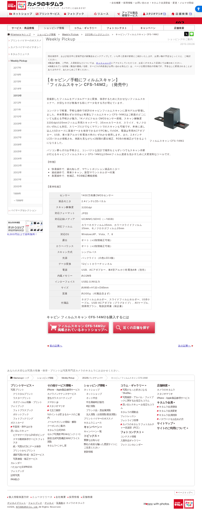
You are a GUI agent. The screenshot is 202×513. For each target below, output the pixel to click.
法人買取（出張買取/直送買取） (102, 414)
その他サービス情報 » (60, 385)
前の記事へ (56, 345)
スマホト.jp (52, 402)
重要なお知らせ (91, 440)
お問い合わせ (142, 3)
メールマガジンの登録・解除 (61, 422)
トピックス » (91, 435)
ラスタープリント (22, 398)
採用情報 (128, 3)
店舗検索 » (163, 385)
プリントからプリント (24, 450)
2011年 (17, 109)
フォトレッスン (128, 416)
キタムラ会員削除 (168, 415)
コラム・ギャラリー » (133, 385)
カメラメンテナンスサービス (61, 394)
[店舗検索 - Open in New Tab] (181, 13)
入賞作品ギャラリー (131, 440)
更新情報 (88, 451)
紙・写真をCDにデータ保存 (27, 446)
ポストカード (17, 422)
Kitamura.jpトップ (21, 34)
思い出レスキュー (19, 430)
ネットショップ (103, 63)
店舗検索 (179, 27)
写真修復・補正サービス (25, 458)
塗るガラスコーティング (59, 398)
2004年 (17, 158)
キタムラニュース (19, 54)
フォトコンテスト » (132, 432)
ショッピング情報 (54, 27)
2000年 (17, 186)
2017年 (17, 67)
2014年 (17, 88)
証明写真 (15, 475)
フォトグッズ (17, 471)
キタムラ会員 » (166, 402)
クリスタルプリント (23, 394)
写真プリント (17, 389)
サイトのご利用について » (172, 428)
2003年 (17, 165)
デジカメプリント (16, 503)
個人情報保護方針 (19, 497)
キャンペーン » (93, 426)
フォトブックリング (23, 418)
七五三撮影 (54, 410)
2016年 (17, 74)
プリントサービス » (22, 385)
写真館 (59, 503)
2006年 (17, 144)
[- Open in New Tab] (186, 34)
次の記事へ (184, 345)
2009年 (17, 123)
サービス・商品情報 (23, 27)
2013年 (17, 95)
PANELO (15, 479)
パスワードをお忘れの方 (171, 419)
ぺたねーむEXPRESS (21, 467)
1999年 (17, 193)
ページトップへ (185, 492)
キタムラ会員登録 (168, 406)
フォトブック (17, 406)
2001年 (17, 179)
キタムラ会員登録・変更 (164, 3)
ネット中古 (91, 398)
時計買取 (90, 406)
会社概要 (116, 3)
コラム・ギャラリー (85, 27)
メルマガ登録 (187, 3)
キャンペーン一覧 (93, 431)
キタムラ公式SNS (56, 430)
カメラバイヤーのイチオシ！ (25, 47)
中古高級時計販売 (95, 402)
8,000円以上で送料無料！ (22, 234)
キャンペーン (148, 27)
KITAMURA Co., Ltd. (27, 507)
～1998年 (18, 200)
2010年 (17, 116)
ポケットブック (21, 414)
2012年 (17, 102)
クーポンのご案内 (56, 426)
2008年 (17, 130)
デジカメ (49, 503)
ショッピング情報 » (95, 385)
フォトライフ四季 (129, 420)
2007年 (17, 137)
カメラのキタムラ (166, 389)
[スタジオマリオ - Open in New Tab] (154, 13)
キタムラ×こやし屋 (56, 445)
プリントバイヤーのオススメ (25, 40)
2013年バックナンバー (97, 34)
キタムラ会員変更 (168, 410)
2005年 (17, 151)
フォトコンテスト (117, 27)
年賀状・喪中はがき (23, 426)
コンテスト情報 (128, 436)
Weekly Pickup (70, 34)
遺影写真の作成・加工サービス (28, 454)
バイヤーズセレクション (23, 210)
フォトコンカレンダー (132, 444)
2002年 (17, 172)
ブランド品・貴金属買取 (98, 410)
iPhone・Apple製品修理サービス (63, 389)
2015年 (17, 81)
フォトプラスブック (23, 410)
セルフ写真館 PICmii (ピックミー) (63, 434)
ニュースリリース (42, 497)
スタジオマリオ (57, 406)
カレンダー (16, 463)
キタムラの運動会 (129, 412)
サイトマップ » (166, 423)
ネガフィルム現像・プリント (27, 402)
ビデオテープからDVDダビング (28, 435)
